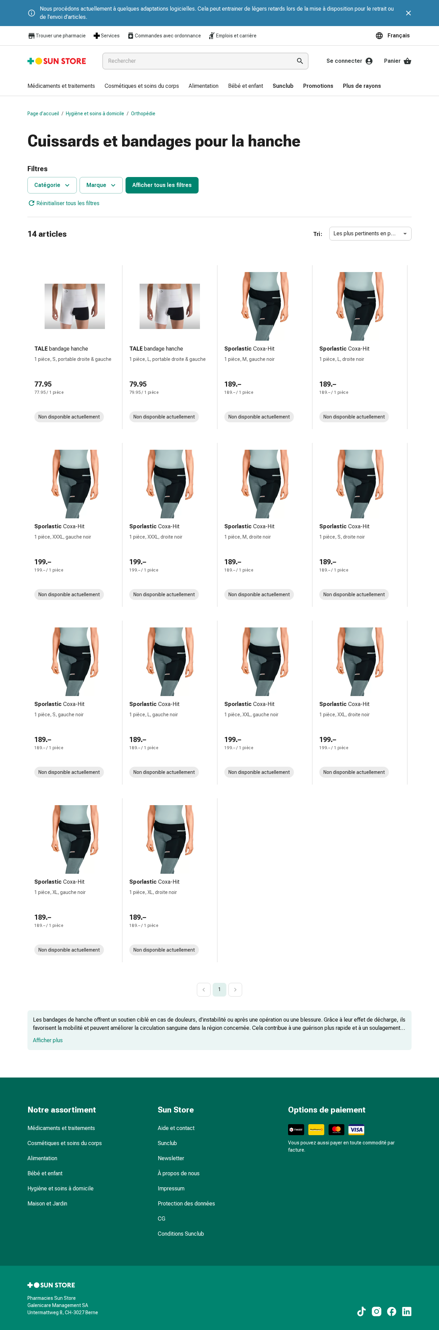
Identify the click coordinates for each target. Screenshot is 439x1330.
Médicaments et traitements (61, 1128)
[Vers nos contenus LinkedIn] (407, 1311)
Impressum (171, 1188)
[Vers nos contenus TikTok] (361, 1311)
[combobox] (196, 61)
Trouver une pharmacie (61, 35)
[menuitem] (61, 86)
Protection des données (186, 1203)
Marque (96, 185)
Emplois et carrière (236, 35)
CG (161, 1218)
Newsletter (171, 1158)
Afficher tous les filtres (162, 185)
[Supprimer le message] (408, 13)
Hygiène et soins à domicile (95, 113)
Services (110, 35)
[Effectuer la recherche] (300, 61)
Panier (392, 61)
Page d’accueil (43, 113)
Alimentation (42, 1158)
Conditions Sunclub (181, 1234)
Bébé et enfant (44, 1173)
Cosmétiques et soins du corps (64, 1143)
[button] (393, 36)
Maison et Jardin (47, 1203)
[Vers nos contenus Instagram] (376, 1311)
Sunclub (167, 1143)
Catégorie (47, 185)
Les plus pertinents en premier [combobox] (369, 233)
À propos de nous (179, 1173)
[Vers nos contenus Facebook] (391, 1311)
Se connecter (344, 61)
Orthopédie (143, 113)
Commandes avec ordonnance (168, 35)
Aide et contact (176, 1128)
